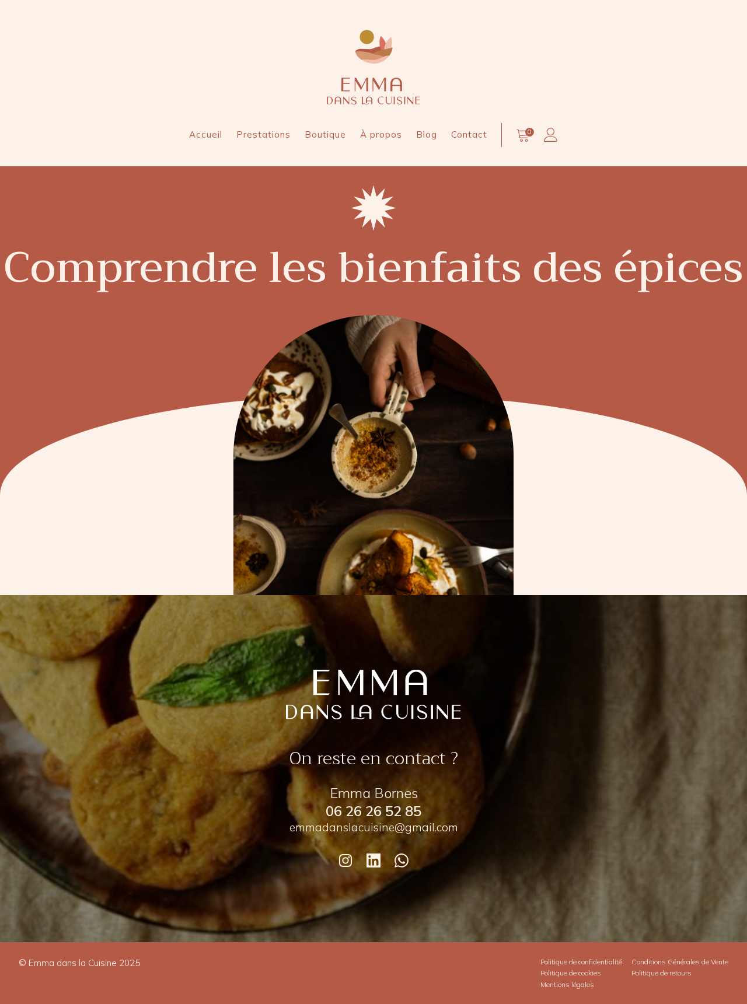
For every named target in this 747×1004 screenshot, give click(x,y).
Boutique (325, 134)
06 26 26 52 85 (373, 811)
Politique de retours (661, 972)
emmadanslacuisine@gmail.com (373, 827)
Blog (426, 134)
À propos (381, 134)
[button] (523, 137)
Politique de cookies (570, 972)
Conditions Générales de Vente (679, 961)
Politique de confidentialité (581, 961)
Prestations (263, 134)
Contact (469, 134)
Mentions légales (567, 984)
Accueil (205, 134)
